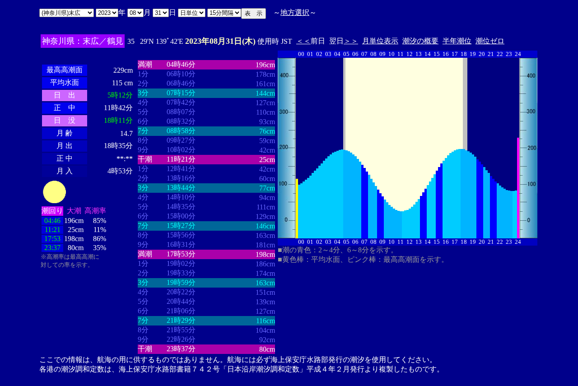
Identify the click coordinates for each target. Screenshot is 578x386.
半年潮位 (457, 41)
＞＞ (351, 41)
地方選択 (294, 12)
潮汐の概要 (420, 41)
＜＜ (303, 41)
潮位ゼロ (489, 41)
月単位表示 (380, 41)
